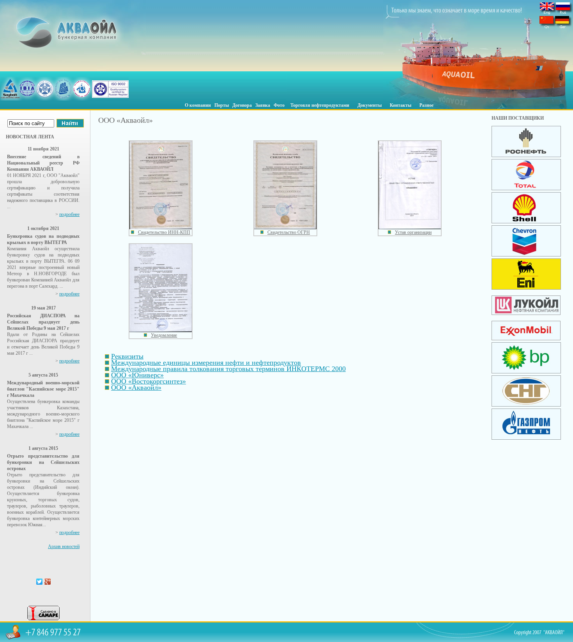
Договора (242, 105)
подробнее (69, 214)
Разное (426, 105)
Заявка (262, 105)
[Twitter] (39, 582)
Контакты (400, 105)
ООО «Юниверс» (137, 375)
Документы (369, 105)
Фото (279, 105)
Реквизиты (127, 356)
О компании (198, 105)
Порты (221, 105)
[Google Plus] (48, 582)
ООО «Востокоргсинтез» (148, 381)
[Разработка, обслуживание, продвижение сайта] (43, 618)
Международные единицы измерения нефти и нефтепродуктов (206, 362)
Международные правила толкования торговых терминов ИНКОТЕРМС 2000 (228, 369)
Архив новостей (64, 546)
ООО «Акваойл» (136, 387)
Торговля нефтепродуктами (319, 105)
